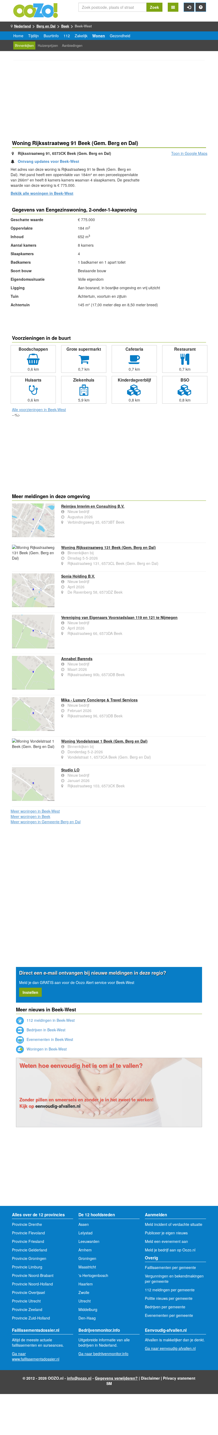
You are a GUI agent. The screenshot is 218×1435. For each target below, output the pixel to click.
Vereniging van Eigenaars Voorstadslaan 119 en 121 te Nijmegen (119, 617)
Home (18, 35)
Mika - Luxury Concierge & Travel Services (99, 699)
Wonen (98, 35)
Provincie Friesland (28, 1241)
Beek (65, 25)
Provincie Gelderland (29, 1249)
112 (67, 35)
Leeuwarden (88, 1241)
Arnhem (85, 1249)
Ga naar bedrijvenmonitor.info (103, 1353)
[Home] (35, 10)
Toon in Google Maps (189, 153)
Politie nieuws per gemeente (168, 1298)
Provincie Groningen (29, 1258)
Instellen (30, 992)
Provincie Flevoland (28, 1232)
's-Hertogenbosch (93, 1275)
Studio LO (70, 769)
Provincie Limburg (27, 1266)
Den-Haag (87, 1318)
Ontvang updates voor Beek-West (48, 161)
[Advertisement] (109, 101)
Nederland (22, 25)
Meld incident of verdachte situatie (173, 1224)
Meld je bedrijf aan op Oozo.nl (170, 1249)
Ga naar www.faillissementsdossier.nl (35, 1356)
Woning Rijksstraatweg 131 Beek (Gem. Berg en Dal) (108, 547)
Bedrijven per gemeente (165, 1306)
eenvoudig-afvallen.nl (58, 1106)
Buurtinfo (51, 35)
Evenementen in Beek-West (49, 1039)
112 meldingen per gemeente (170, 1289)
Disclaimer (150, 1378)
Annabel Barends (77, 658)
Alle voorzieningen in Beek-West (39, 409)
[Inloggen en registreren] (189, 7)
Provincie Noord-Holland (32, 1284)
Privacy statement (179, 1378)
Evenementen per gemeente (169, 1315)
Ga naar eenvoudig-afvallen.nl (170, 1348)
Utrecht (84, 1301)
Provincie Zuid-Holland (31, 1318)
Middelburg (87, 1309)
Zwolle (83, 1292)
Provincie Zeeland (27, 1309)
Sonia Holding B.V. (78, 576)
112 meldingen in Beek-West (50, 1020)
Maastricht (87, 1266)
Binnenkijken (24, 45)
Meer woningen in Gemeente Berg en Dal (46, 821)
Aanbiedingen (72, 45)
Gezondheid (120, 35)
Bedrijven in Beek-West (45, 1029)
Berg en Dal (46, 25)
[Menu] (173, 7)
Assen (83, 1224)
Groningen (87, 1258)
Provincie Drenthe (27, 1224)
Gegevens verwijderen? (116, 1378)
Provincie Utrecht (26, 1301)
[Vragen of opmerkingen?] (200, 7)
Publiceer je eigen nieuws (166, 1232)
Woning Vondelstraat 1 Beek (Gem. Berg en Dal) (104, 741)
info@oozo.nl (79, 1378)
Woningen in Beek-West (46, 1049)
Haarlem (85, 1284)
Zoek (154, 7)
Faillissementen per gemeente (170, 1267)
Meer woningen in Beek (30, 816)
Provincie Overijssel (28, 1292)
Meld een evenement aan (166, 1241)
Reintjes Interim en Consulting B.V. (92, 506)
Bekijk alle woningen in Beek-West (42, 193)
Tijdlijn (33, 35)
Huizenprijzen (48, 45)
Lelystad (85, 1232)
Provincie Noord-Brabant (32, 1275)
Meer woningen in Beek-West (35, 811)
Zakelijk (81, 35)
